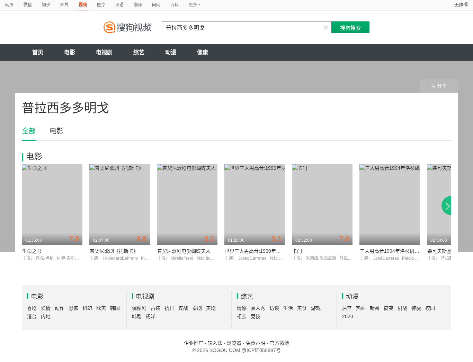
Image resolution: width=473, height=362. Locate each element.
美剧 (211, 308)
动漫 (170, 52)
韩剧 (137, 316)
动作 (59, 308)
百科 (174, 4)
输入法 (215, 343)
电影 (69, 52)
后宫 (347, 308)
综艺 (138, 52)
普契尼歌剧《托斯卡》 (114, 251)
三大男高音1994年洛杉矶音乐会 (394, 251)
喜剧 (32, 308)
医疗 (101, 4)
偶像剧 (139, 308)
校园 (430, 308)
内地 (46, 316)
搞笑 (388, 308)
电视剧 (104, 52)
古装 (155, 308)
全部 (29, 131)
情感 (242, 308)
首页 (37, 52)
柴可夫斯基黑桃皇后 (449, 251)
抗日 (169, 308)
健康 (202, 52)
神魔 (416, 308)
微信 (28, 4)
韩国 (115, 308)
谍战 (183, 308)
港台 (32, 316)
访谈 (274, 308)
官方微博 (279, 343)
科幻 (87, 308)
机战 (402, 308)
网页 (9, 4)
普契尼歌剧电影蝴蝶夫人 (184, 251)
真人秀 (258, 308)
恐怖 (73, 308)
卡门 (297, 251)
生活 (288, 308)
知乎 (46, 4)
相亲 (242, 316)
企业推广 (193, 343)
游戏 (316, 308)
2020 (347, 316)
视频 (83, 4)
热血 (361, 308)
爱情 (46, 308)
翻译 (138, 4)
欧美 (101, 308)
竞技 (255, 316)
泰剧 (197, 308)
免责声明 (255, 343)
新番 (375, 308)
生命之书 (32, 251)
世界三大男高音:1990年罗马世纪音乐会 (267, 251)
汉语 (119, 4)
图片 (64, 4)
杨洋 (150, 316)
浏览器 (234, 343)
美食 (302, 308)
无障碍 (461, 4)
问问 (156, 4)
